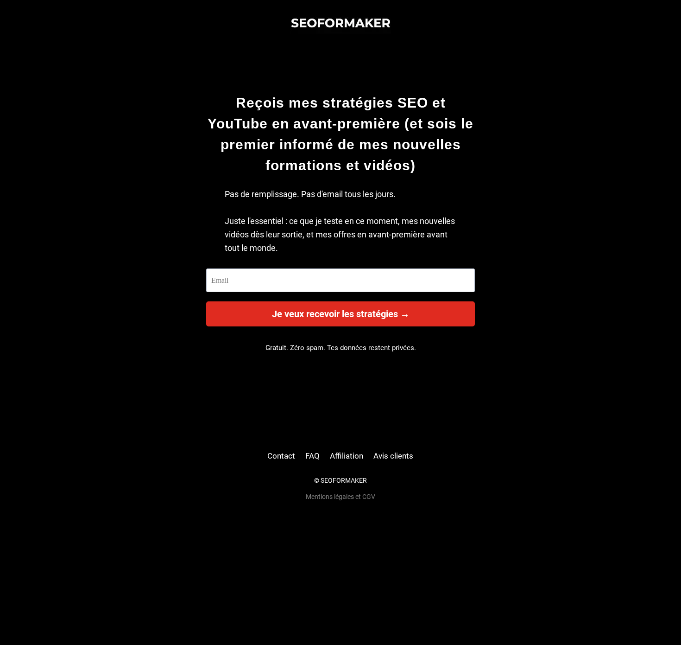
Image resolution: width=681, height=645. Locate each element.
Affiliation (346, 456)
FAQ (312, 456)
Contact (281, 456)
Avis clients (393, 456)
